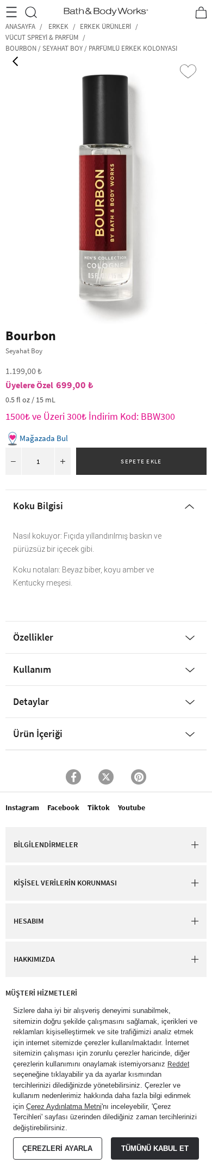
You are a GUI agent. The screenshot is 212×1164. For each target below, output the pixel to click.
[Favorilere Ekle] (188, 71)
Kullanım (32, 669)
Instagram (22, 807)
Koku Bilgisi (38, 505)
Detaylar (31, 701)
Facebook (63, 807)
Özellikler (33, 637)
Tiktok (99, 807)
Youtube (131, 807)
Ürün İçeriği (38, 733)
